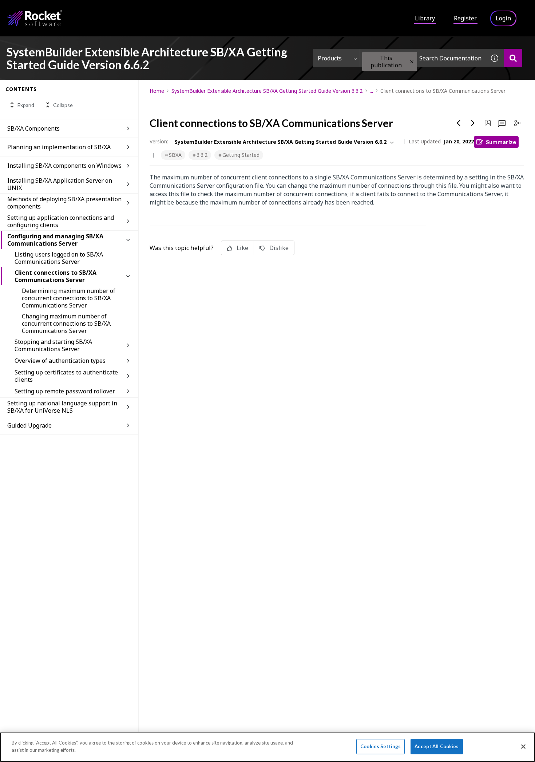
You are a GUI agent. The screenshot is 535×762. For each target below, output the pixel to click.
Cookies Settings (380, 746)
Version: (159, 141)
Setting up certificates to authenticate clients (66, 376)
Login (503, 18)
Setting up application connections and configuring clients (60, 221)
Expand (25, 105)
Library (425, 18)
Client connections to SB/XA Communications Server (55, 276)
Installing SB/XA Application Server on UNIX (59, 184)
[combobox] (423, 58)
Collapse (63, 105)
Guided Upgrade (29, 425)
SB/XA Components (33, 128)
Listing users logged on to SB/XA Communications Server (59, 258)
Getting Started (240, 154)
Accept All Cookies (437, 746)
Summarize (501, 141)
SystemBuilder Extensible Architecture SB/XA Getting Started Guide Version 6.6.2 (266, 91)
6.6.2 (202, 154)
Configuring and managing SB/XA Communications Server (55, 239)
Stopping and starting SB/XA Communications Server (53, 345)
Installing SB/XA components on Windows (64, 166)
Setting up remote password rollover (65, 391)
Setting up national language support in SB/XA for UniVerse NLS (62, 406)
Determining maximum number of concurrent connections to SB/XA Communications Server (68, 298)
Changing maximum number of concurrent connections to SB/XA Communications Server (66, 323)
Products (330, 58)
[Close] (523, 746)
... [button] (371, 91)
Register (465, 18)
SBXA (175, 154)
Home (157, 91)
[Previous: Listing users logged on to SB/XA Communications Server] (458, 123)
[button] (412, 61)
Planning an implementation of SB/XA (59, 147)
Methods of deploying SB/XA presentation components (64, 202)
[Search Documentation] (513, 58)
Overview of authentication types (60, 361)
